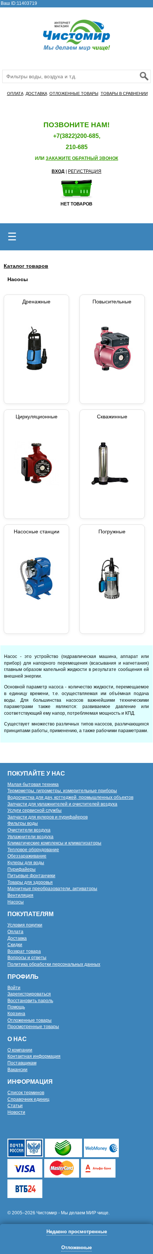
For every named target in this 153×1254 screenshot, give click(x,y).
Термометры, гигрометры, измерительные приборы (62, 790)
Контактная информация (34, 1056)
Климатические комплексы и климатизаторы (54, 843)
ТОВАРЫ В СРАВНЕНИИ (124, 93)
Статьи (15, 1105)
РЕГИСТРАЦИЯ (84, 171)
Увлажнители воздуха (30, 836)
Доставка (17, 938)
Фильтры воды (22, 823)
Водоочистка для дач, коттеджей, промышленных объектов (70, 797)
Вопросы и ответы (26, 957)
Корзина (16, 1013)
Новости (16, 1112)
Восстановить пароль (30, 1000)
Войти (13, 987)
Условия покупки (24, 925)
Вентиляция (20, 895)
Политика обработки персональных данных (53, 964)
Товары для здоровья (30, 882)
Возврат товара (24, 951)
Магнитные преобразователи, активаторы (52, 888)
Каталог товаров (26, 266)
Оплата (15, 931)
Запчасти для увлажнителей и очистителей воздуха (62, 804)
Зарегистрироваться (29, 994)
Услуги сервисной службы (34, 810)
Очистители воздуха (29, 830)
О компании (19, 1050)
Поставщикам (21, 1063)
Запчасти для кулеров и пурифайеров (47, 817)
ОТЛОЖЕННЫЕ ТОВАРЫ (73, 93)
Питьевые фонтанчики (31, 875)
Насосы (15, 902)
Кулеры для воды (25, 862)
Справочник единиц (28, 1099)
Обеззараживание (26, 856)
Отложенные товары (29, 1020)
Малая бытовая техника (33, 784)
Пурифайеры (21, 869)
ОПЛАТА (15, 93)
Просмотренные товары (33, 1026)
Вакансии (17, 1069)
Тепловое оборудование (33, 849)
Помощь (16, 1007)
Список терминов (25, 1092)
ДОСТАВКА (36, 93)
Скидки (14, 944)
